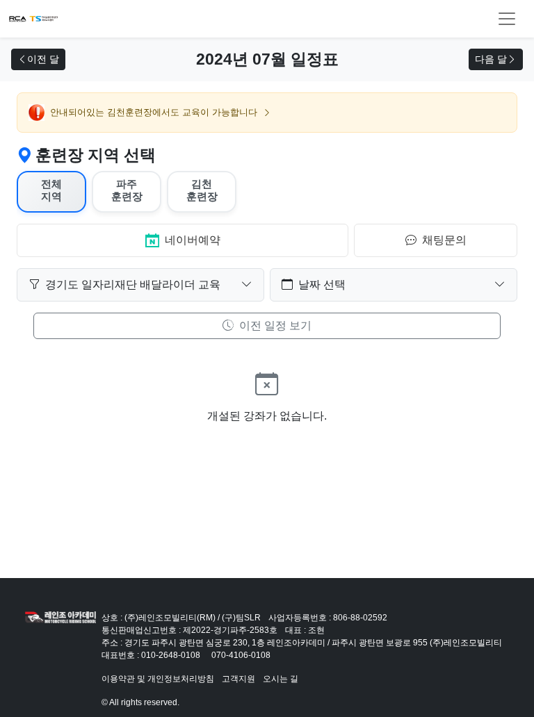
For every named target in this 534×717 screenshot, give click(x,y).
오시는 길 (280, 679)
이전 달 (43, 59)
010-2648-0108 (170, 655)
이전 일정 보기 (274, 325)
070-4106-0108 (240, 655)
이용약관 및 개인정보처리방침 (158, 679)
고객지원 (238, 679)
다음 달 (491, 59)
